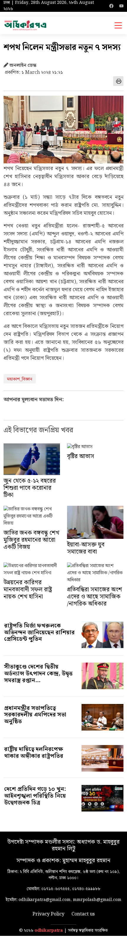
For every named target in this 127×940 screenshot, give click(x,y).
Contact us (83, 914)
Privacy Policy (48, 914)
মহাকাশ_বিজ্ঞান (19, 379)
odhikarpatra (49, 931)
